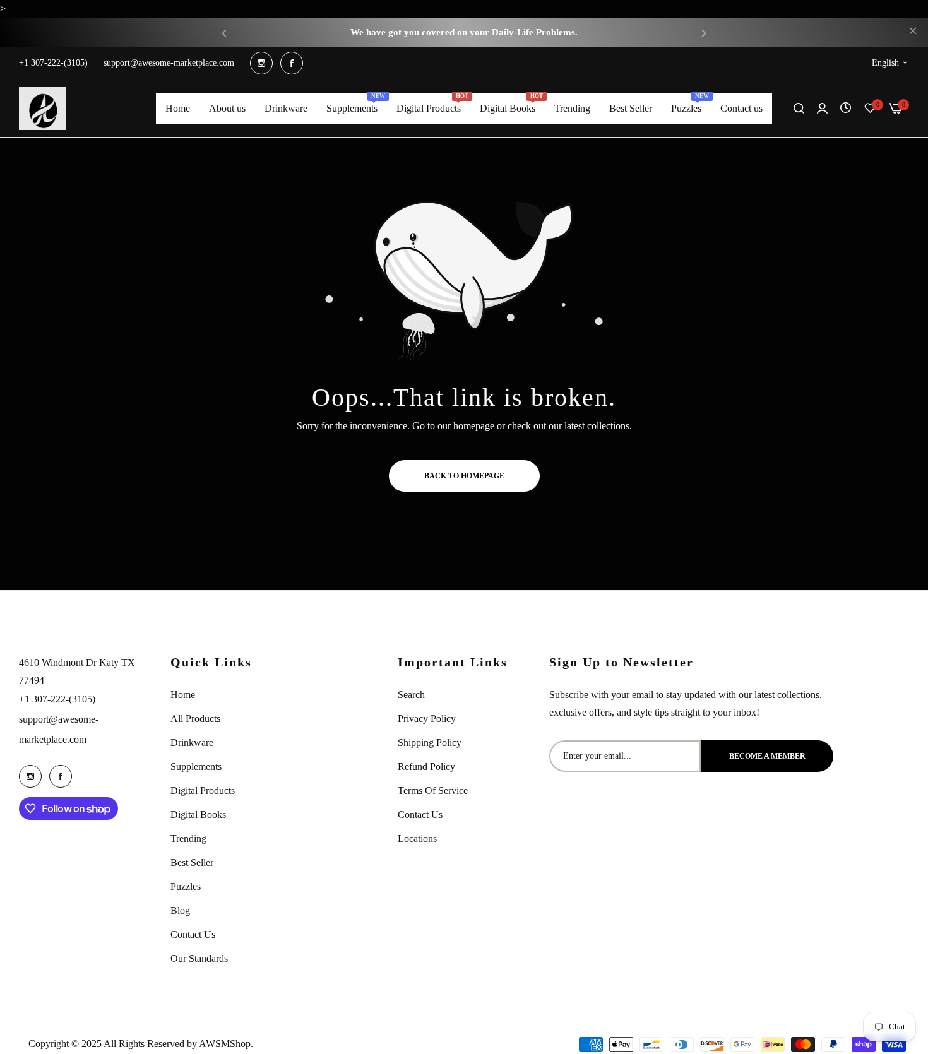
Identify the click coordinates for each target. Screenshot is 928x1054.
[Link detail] (261, 63)
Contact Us (192, 934)
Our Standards (199, 958)
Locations (417, 838)
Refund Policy (426, 766)
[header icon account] (822, 108)
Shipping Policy (429, 742)
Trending (188, 838)
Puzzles (185, 886)
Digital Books (198, 814)
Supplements (196, 766)
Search (411, 694)
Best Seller (191, 862)
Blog (180, 910)
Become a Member (767, 756)
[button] (224, 32)
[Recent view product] (845, 108)
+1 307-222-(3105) (57, 699)
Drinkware (191, 742)
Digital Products (202, 790)
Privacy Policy (427, 718)
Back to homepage (464, 475)
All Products (195, 718)
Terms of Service (433, 790)
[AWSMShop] (42, 108)
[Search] (799, 108)
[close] (913, 32)
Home (182, 694)
